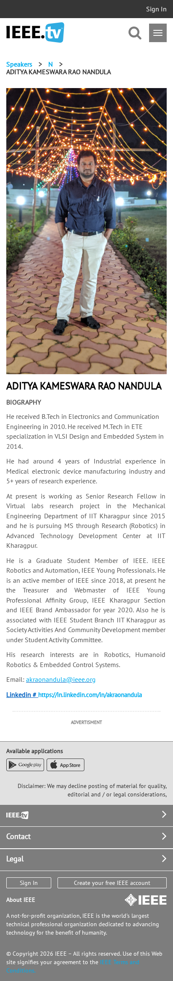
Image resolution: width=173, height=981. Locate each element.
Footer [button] (16, 814)
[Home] (35, 32)
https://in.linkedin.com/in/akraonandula (90, 695)
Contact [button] (18, 836)
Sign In (156, 9)
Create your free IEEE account (112, 883)
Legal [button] (15, 858)
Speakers (19, 64)
